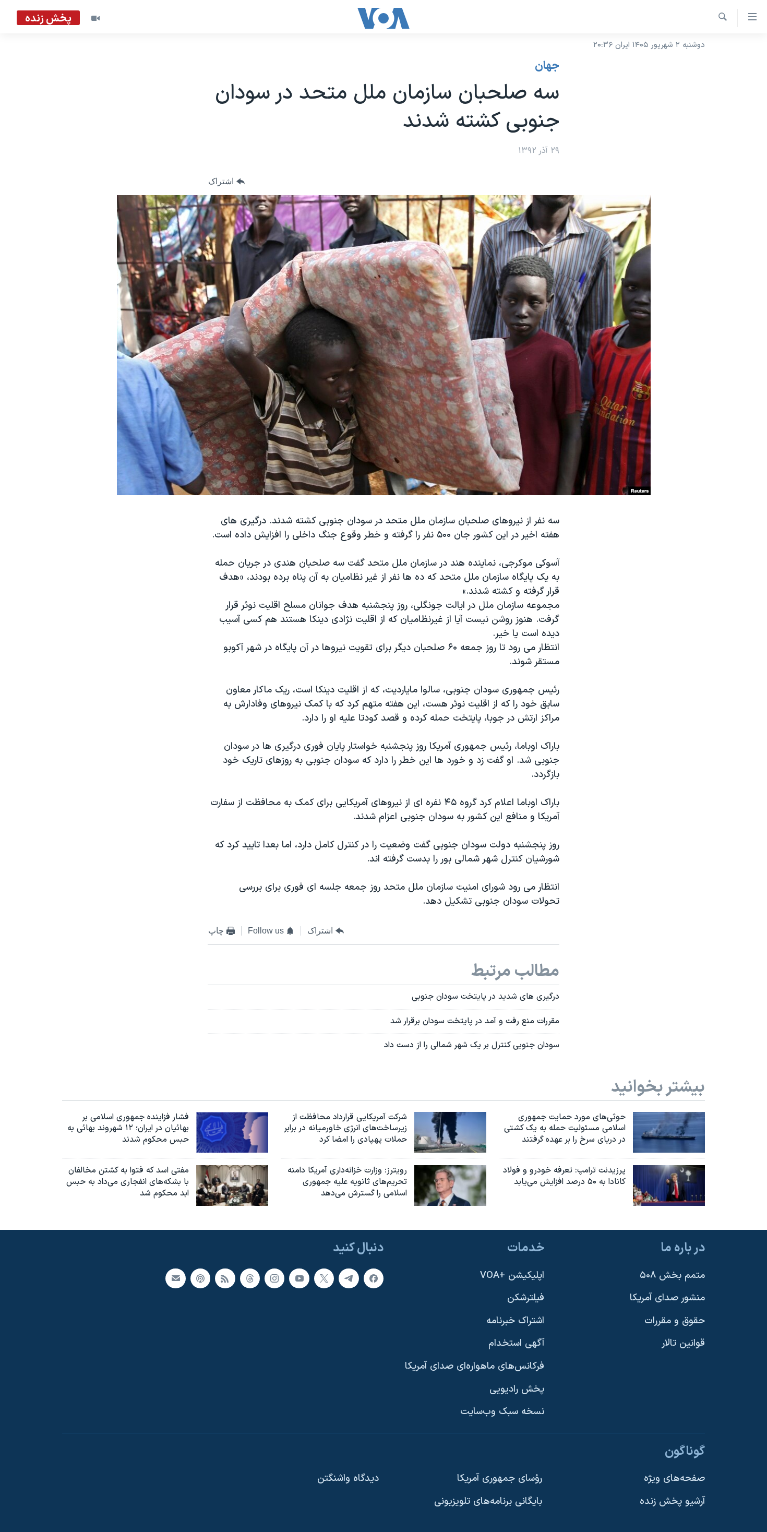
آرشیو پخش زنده (672, 1501)
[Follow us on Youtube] (299, 1278)
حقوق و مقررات (674, 1321)
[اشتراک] (175, 1278)
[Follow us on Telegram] (348, 1278)
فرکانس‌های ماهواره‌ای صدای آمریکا (474, 1366)
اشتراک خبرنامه (515, 1321)
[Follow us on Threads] (250, 1278)
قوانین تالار (683, 1343)
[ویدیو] (95, 18)
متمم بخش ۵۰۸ (672, 1275)
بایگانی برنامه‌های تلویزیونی (488, 1501)
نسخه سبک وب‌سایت (502, 1412)
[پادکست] (200, 1278)
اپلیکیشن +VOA (512, 1275)
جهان (547, 66)
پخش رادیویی (516, 1389)
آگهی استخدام (516, 1343)
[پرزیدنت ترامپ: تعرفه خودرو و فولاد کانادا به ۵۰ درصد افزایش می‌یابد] (669, 1185)
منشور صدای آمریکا (667, 1298)
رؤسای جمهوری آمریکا (499, 1478)
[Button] (226, 182)
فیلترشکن (525, 1298)
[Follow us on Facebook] (374, 1278)
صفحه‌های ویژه (674, 1478)
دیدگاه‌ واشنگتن (348, 1478)
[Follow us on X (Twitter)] (324, 1278)
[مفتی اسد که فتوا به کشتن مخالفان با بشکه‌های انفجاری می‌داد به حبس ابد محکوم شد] (232, 1185)
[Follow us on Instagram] (274, 1278)
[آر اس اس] (225, 1278)
